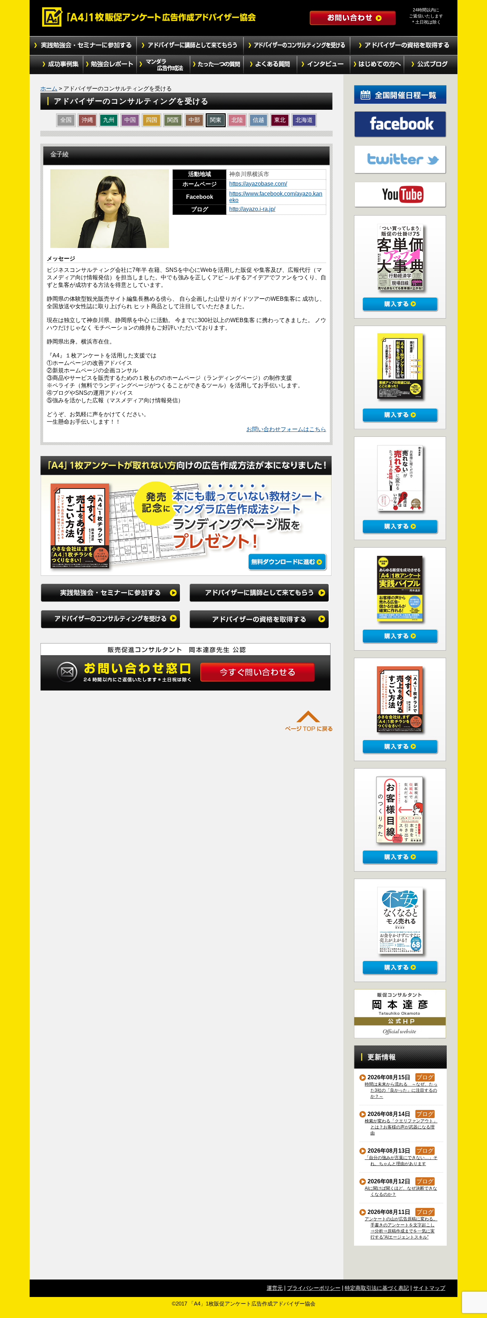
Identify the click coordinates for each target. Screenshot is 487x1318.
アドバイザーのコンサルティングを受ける (297, 45)
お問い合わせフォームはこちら (286, 429)
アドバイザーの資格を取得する (403, 45)
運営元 (275, 1288)
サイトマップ (429, 1288)
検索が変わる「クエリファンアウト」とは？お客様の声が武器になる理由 (401, 1127)
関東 (215, 120)
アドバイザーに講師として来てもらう (190, 45)
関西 (173, 120)
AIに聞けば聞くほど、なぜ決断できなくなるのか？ (401, 1191)
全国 (66, 120)
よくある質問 (270, 64)
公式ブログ (430, 64)
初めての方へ (377, 64)
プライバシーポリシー (313, 1288)
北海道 (304, 120)
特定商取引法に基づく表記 (377, 1288)
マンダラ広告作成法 (163, 64)
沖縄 (87, 120)
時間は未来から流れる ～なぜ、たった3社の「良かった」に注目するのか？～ (401, 1090)
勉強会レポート (110, 64)
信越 (258, 120)
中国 (130, 120)
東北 (280, 120)
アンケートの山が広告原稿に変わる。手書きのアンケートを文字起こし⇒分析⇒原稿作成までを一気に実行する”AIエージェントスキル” (401, 1228)
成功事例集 (56, 64)
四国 (151, 120)
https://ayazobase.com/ (258, 184)
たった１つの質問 (217, 64)
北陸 (237, 120)
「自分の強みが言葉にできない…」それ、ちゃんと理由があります (401, 1160)
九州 (108, 120)
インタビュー (323, 64)
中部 (194, 120)
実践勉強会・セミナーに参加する (83, 45)
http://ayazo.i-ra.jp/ (252, 209)
